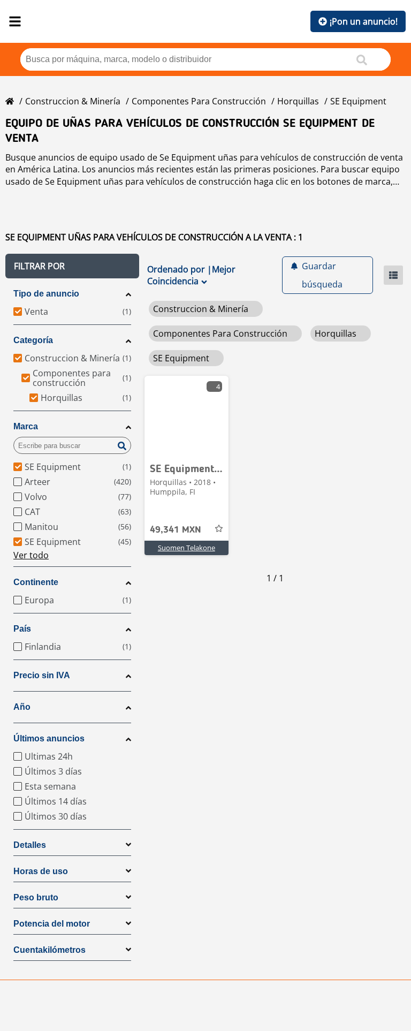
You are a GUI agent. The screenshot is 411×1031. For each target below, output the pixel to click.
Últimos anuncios (49, 738)
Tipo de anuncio (46, 293)
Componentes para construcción (199, 101)
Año (22, 706)
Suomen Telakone (186, 547)
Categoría (33, 340)
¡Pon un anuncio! (364, 21)
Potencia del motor (51, 923)
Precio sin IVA (41, 675)
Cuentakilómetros (49, 949)
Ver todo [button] (31, 555)
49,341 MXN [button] (175, 530)
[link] (186, 416)
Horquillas (298, 101)
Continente (35, 582)
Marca (25, 426)
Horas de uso (40, 871)
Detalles (29, 845)
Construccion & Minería (72, 101)
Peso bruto (35, 897)
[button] (72, 266)
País (22, 628)
